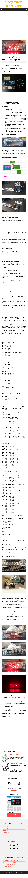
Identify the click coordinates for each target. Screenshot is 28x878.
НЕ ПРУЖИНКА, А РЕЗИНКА (18, 764)
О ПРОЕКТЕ (5, 826)
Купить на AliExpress (14, 814)
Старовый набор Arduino (10, 121)
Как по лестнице (14, 754)
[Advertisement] (14, 25)
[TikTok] (17, 848)
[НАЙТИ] (26, 9)
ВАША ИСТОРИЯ (7, 832)
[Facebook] (14, 783)
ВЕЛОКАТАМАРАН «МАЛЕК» (9, 864)
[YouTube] (19, 783)
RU (12, 790)
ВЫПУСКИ (5, 830)
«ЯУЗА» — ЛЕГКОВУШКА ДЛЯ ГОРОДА (11, 860)
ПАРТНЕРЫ (5, 828)
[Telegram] (9, 783)
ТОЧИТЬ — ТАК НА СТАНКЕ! (9, 862)
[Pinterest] (14, 845)
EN (14, 790)
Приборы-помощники (22, 61)
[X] (14, 848)
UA (16, 790)
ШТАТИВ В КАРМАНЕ (7, 866)
